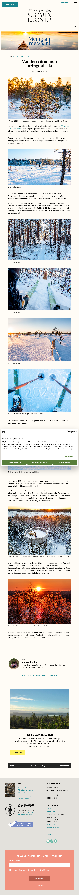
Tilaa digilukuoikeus (25, 793)
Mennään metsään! (18, 57)
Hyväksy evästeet (64, 462)
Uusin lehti (22, 787)
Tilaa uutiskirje (23, 798)
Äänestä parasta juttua (26, 796)
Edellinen (14, 765)
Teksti (23, 660)
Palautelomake (51, 809)
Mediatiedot (50, 825)
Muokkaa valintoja (38, 462)
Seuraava (64, 765)
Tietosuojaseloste (52, 827)
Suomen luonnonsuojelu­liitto (26, 813)
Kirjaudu (64, 3)
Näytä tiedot (69, 456)
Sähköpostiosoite (15, 861)
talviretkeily (41, 676)
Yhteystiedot (50, 811)
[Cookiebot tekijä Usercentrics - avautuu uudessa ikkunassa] (68, 431)
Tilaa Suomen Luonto (25, 790)
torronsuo (53, 676)
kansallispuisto (27, 676)
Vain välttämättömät (14, 462)
